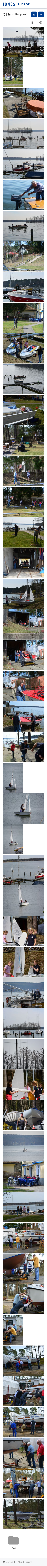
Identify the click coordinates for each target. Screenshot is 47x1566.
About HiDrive (25, 1561)
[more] (41, 14)
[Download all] (34, 14)
